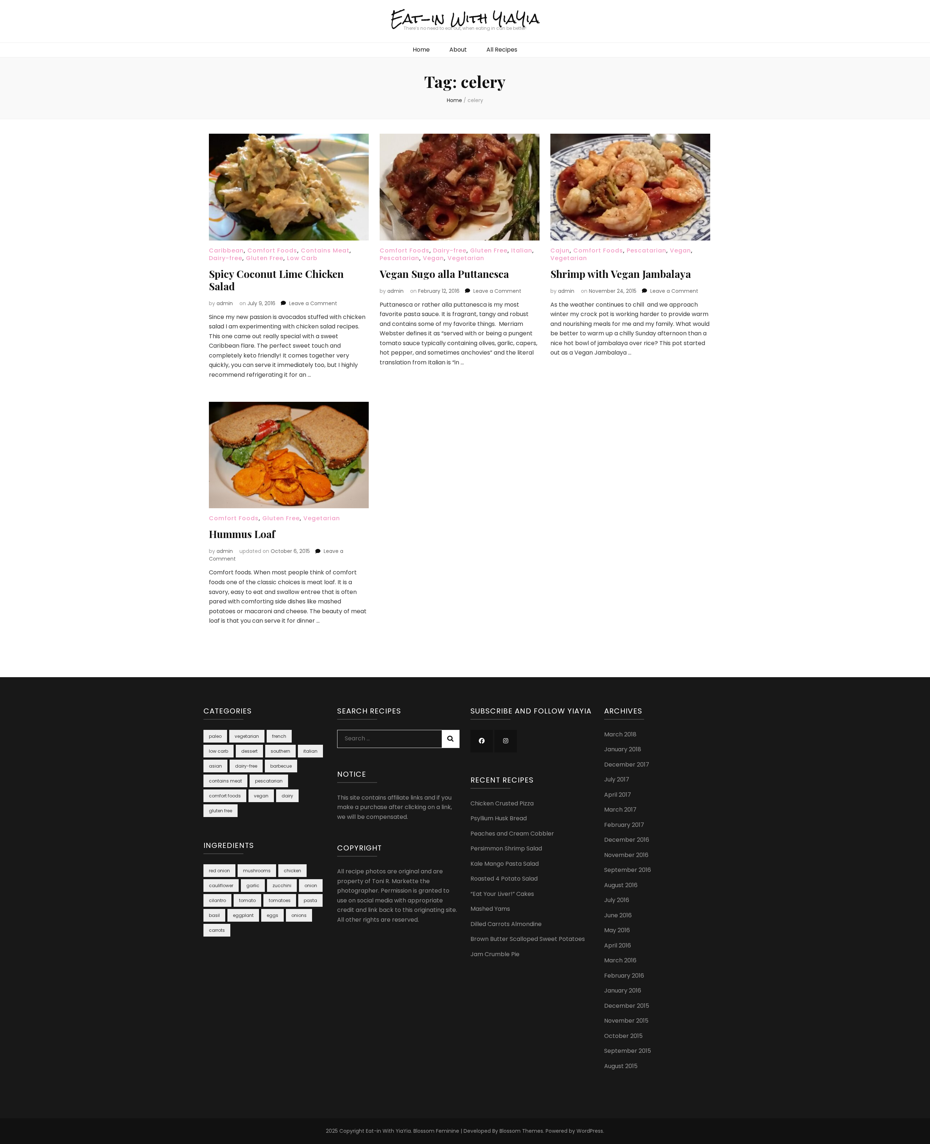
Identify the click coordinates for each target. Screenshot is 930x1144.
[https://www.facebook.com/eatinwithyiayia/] (481, 741)
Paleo (215, 736)
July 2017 (616, 779)
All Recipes (501, 49)
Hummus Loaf (242, 534)
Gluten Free (264, 258)
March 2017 (620, 809)
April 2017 (617, 795)
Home (421, 49)
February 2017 (624, 825)
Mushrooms (257, 871)
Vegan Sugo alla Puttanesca (444, 273)
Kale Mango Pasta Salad (504, 864)
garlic (252, 885)
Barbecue (281, 766)
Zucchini (281, 885)
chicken (292, 871)
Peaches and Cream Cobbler (512, 833)
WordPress (590, 1131)
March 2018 (620, 734)
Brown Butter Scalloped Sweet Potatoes (527, 939)
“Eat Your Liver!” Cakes (502, 894)
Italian (521, 250)
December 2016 (626, 840)
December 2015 (626, 1006)
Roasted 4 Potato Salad (504, 878)
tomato (247, 900)
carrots (217, 930)
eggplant (243, 915)
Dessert (249, 751)
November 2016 (626, 855)
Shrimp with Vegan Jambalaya (620, 273)
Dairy (287, 796)
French (279, 736)
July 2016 (616, 900)
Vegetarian (466, 258)
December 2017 (626, 764)
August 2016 (621, 885)
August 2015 (621, 1066)
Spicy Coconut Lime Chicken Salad (276, 280)
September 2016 (627, 870)
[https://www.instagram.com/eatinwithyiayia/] (505, 741)
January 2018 (622, 749)
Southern (280, 751)
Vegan (433, 258)
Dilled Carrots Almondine (506, 924)
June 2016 (618, 915)
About (458, 49)
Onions (299, 915)
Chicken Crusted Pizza (502, 803)
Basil (214, 915)
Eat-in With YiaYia (465, 18)
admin (225, 303)
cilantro (217, 900)
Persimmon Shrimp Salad (506, 848)
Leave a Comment (313, 303)
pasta (310, 900)
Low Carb (302, 258)
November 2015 (626, 1020)
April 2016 (617, 945)
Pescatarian (399, 258)
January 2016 (622, 990)
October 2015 (623, 1036)
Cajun (560, 250)
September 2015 (627, 1051)
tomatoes (280, 900)
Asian (215, 766)
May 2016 (617, 930)
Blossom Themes (521, 1131)
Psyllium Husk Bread (498, 818)
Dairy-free (225, 258)
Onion (310, 885)
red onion (219, 871)
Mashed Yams (490, 909)
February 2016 (624, 975)
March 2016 (620, 960)
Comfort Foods (272, 250)
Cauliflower (221, 885)
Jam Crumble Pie (494, 954)
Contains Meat (325, 250)
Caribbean (226, 250)
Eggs (272, 915)
